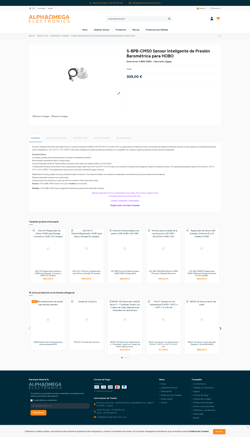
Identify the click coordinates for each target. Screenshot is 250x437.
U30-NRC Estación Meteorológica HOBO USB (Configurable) (125, 272)
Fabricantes (166, 391)
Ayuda (50, 8)
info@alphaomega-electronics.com (146, 3)
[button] (121, 357)
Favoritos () (216, 8)
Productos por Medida (171, 395)
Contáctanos (199, 384)
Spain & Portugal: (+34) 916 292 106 (108, 3)
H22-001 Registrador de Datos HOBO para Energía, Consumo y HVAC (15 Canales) (48, 273)
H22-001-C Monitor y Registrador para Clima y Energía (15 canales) (86, 272)
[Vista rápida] (62, 243)
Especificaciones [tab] (56, 138)
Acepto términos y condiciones (45, 400)
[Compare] (62, 238)
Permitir (219, 431)
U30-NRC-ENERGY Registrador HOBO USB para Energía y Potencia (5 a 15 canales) (201, 273)
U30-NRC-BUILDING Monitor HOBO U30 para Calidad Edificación (163, 272)
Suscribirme (38, 412)
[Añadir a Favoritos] (62, 233)
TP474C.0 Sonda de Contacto (87, 342)
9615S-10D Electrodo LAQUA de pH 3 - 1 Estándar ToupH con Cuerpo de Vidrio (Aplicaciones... (125, 344)
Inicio (163, 384)
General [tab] (35, 138)
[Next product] (220, 36)
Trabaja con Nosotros (203, 387)
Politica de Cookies (202, 399)
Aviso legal (41, 8)
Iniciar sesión (167, 399)
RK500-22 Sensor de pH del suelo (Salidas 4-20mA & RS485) (202, 343)
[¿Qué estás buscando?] (169, 19)
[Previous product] (219, 36)
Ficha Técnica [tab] (102, 138)
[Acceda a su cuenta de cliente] (212, 19)
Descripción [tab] (80, 138)
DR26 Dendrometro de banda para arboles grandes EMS (48, 343)
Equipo (196, 391)
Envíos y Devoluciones (203, 406)
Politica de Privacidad (203, 402)
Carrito (164, 402)
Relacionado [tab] (123, 138)
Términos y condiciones (204, 410)
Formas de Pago (200, 395)
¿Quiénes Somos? (169, 387)
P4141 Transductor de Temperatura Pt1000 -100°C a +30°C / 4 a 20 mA (163, 344)
